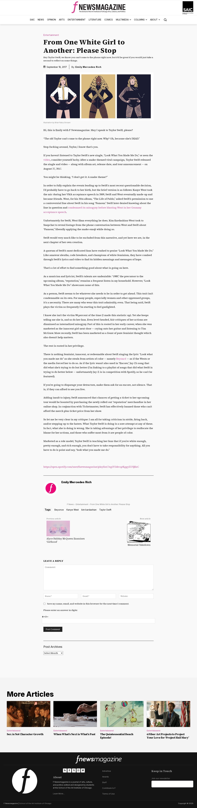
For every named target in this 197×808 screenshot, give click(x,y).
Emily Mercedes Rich (88, 67)
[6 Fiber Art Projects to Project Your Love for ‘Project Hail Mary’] (168, 714)
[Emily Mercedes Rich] (50, 488)
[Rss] (65, 770)
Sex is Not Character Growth (25, 734)
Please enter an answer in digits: (60, 610)
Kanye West (72, 509)
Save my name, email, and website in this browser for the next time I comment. (88, 603)
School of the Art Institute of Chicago (35, 803)
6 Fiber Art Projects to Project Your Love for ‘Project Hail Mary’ (168, 735)
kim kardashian (88, 509)
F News (70, 504)
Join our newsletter (160, 778)
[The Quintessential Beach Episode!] (122, 714)
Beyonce (59, 509)
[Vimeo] (83, 770)
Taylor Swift (105, 509)
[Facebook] (69, 770)
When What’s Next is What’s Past (74, 734)
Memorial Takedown (139, 545)
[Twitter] (74, 770)
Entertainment (51, 35)
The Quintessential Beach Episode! (116, 735)
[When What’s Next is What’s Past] (75, 714)
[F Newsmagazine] (188, 7)
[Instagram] (78, 770)
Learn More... (59, 793)
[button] (165, 19)
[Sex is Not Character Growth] (28, 714)
